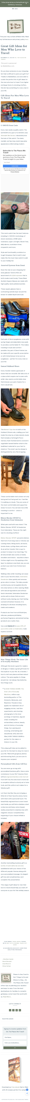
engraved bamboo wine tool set (17, 777)
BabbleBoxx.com (8, 66)
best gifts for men (13, 943)
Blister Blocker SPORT (9, 538)
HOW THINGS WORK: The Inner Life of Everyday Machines (14, 691)
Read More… (7, 997)
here (26, 39)
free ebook (15, 1087)
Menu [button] (16, 8)
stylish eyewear (16, 275)
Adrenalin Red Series (8, 135)
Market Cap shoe (10, 429)
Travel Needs (16, 941)
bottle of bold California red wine (12, 866)
